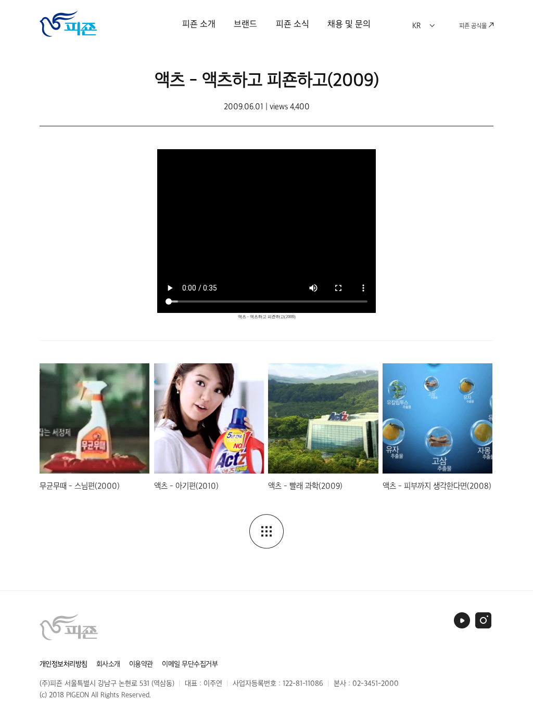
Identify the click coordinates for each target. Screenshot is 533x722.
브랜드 (245, 24)
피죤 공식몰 (473, 26)
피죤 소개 (198, 24)
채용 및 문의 (349, 24)
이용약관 (141, 664)
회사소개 (108, 664)
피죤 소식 (292, 24)
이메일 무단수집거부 (190, 664)
